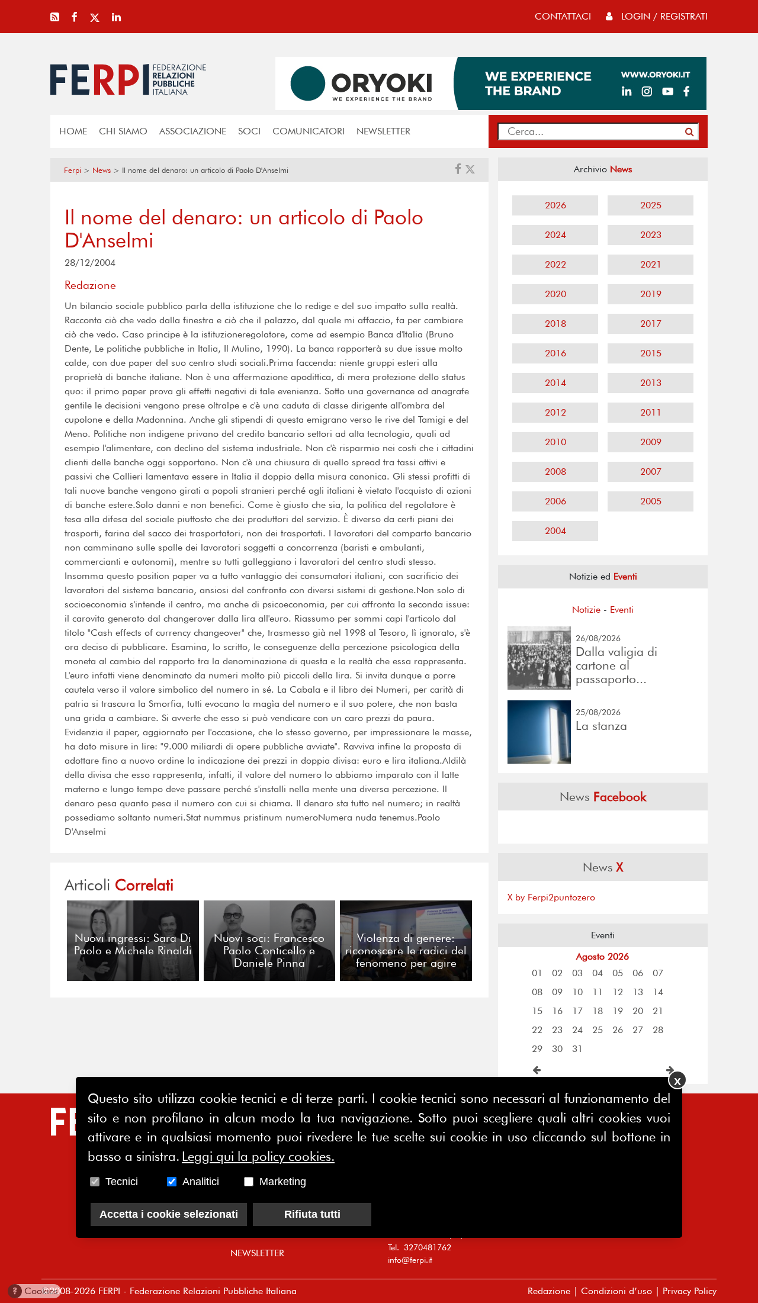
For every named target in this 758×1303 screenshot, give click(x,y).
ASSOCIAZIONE (192, 131)
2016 (555, 353)
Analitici (200, 1182)
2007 (650, 471)
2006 (555, 501)
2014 (555, 382)
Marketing (282, 1182)
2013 (650, 382)
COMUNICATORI (308, 131)
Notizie (586, 609)
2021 (650, 264)
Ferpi (72, 170)
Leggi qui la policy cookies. (258, 1156)
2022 (555, 264)
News (101, 170)
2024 (555, 234)
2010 (555, 442)
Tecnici (121, 1182)
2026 (555, 205)
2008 (555, 471)
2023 (650, 234)
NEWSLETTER (383, 131)
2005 (650, 501)
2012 (555, 412)
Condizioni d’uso (616, 1290)
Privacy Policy (690, 1290)
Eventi (622, 609)
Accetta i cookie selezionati (168, 1214)
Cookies (35, 1290)
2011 (650, 412)
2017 (650, 323)
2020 (555, 294)
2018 (555, 323)
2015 (650, 353)
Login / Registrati (663, 16)
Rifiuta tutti (312, 1214)
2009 (650, 442)
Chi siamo (123, 131)
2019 (650, 294)
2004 (555, 530)
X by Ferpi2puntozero (551, 897)
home (73, 131)
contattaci (563, 16)
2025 (650, 205)
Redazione (549, 1290)
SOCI (249, 131)
